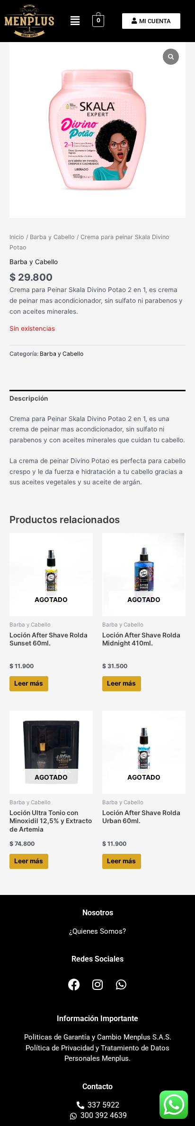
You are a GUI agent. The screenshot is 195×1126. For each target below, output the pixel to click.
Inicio (16, 237)
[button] (75, 21)
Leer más (28, 683)
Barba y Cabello (52, 237)
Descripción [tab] (28, 398)
